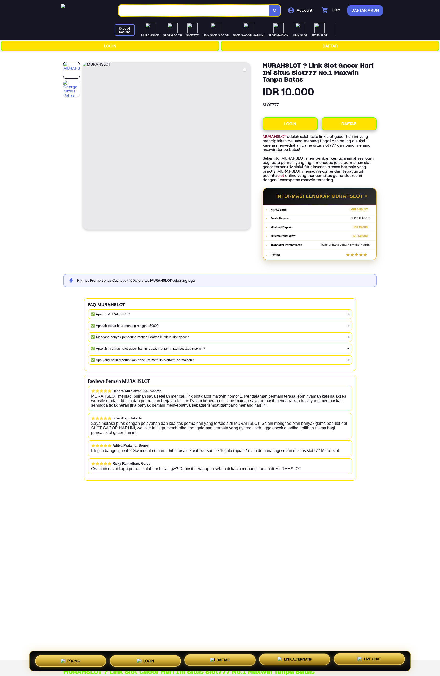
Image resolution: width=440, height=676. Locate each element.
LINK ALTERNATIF (298, 661)
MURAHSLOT (274, 136)
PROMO (73, 660)
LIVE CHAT (372, 661)
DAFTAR (330, 46)
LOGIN (110, 46)
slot (281, 175)
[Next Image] (246, 147)
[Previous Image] (87, 147)
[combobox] (194, 10)
